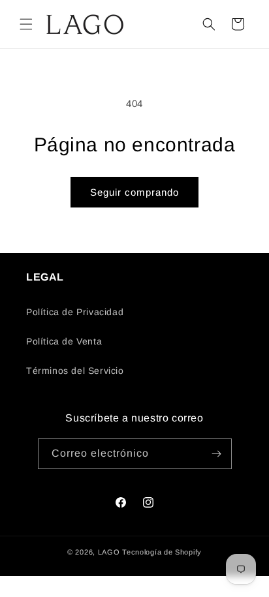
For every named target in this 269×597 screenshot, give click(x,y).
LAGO (109, 552)
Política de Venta (64, 341)
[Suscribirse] (216, 453)
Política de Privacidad (74, 312)
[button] (26, 24)
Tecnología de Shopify (162, 552)
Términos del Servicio (75, 370)
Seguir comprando (134, 192)
